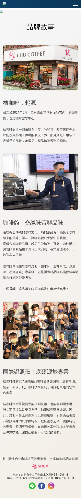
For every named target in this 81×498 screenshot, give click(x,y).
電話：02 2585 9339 (19, 478)
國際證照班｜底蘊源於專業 (36, 372)
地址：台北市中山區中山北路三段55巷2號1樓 (40, 474)
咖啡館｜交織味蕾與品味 (33, 222)
